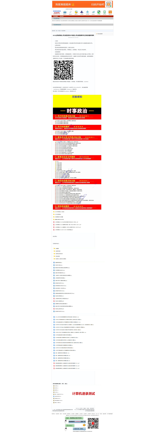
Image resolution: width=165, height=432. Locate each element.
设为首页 (67, 9)
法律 (54, 243)
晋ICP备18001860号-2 (95, 415)
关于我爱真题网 (99, 20)
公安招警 (82, 20)
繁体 (84, 408)
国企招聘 (62, 20)
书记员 (92, 20)
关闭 (88, 408)
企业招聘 (79, 20)
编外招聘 (94, 20)
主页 (56, 30)
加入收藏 (70, 9)
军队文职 (85, 20)
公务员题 (75, 20)
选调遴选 (72, 20)
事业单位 (53, 20)
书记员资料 (63, 30)
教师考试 (66, 20)
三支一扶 (89, 20)
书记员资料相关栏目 (57, 24)
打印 (81, 408)
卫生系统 (69, 20)
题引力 (60, 20)
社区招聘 (56, 20)
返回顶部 (92, 408)
